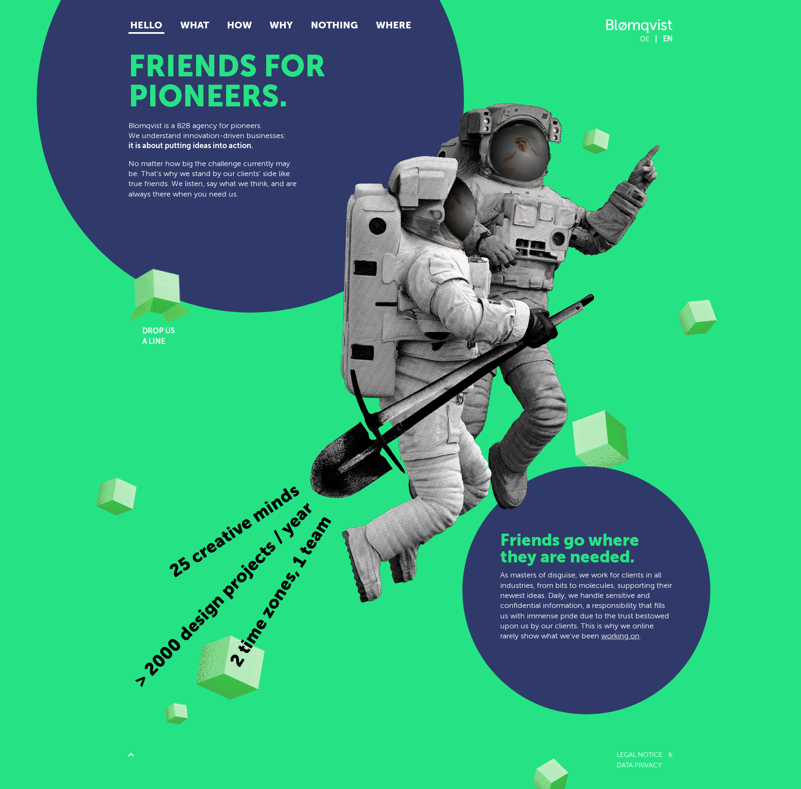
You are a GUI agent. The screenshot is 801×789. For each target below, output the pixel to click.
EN (668, 39)
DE (645, 39)
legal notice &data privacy (645, 760)
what (194, 25)
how (239, 25)
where (393, 25)
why (281, 25)
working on (620, 636)
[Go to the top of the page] (131, 760)
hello (146, 25)
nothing (334, 25)
